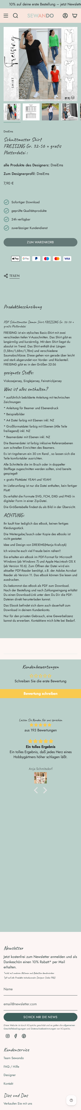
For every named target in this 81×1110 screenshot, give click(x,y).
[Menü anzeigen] (5, 15)
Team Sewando (14, 1058)
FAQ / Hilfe (11, 1066)
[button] (37, 790)
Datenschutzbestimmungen (43, 1028)
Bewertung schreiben (41, 693)
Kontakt (8, 1083)
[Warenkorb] (74, 15)
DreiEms (8, 131)
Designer (10, 1075)
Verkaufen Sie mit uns (18, 1103)
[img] (40, 725)
